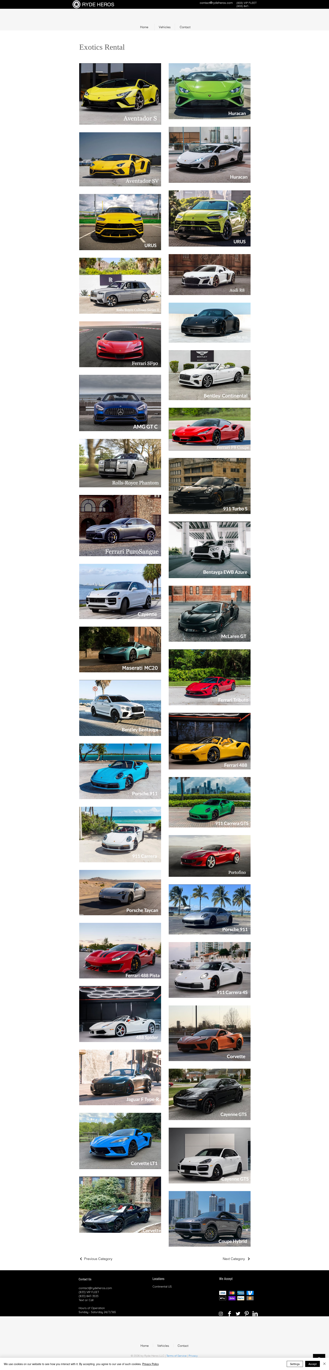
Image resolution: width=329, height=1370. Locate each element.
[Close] (324, 1364)
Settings (295, 1364)
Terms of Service (176, 1355)
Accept (312, 1364)
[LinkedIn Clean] (255, 1313)
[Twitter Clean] (238, 1313)
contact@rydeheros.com (216, 3)
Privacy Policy (150, 1364)
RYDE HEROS (98, 4)
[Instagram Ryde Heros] (221, 1313)
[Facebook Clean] (229, 1313)
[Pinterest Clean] (246, 1313)
